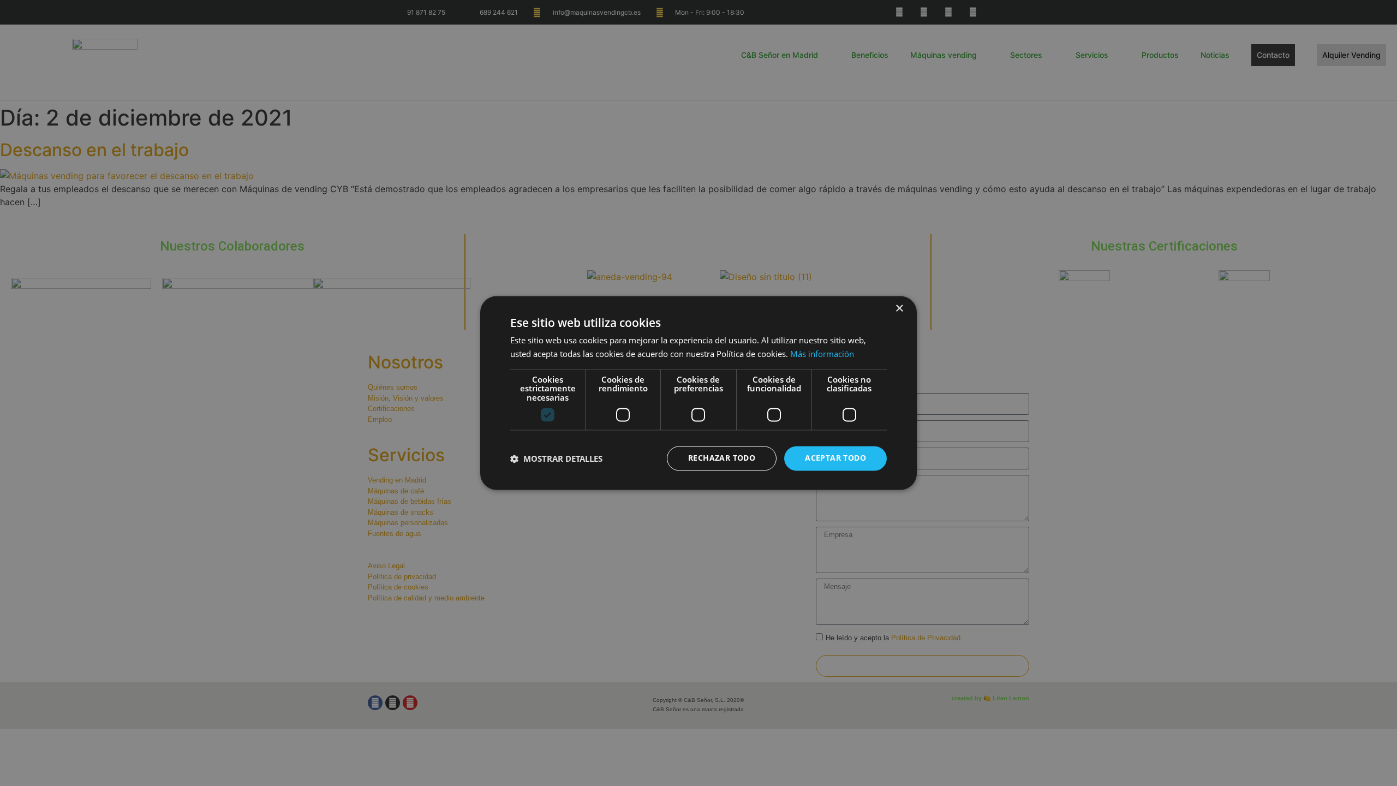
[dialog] (698, 393)
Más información (822, 354)
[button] (556, 458)
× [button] (899, 309)
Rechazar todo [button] (721, 458)
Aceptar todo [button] (835, 458)
